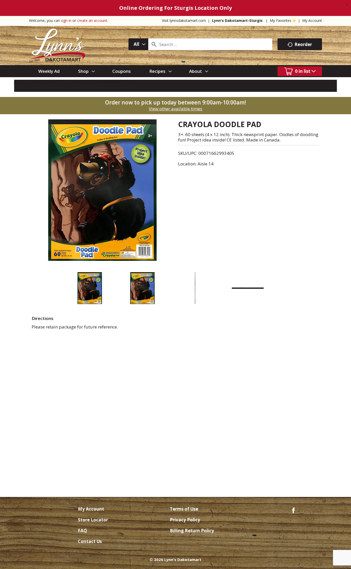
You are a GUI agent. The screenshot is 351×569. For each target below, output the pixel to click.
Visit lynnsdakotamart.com (184, 20)
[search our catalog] (154, 44)
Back (25, 83)
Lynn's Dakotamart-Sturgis (237, 20)
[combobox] (138, 44)
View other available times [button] (175, 109)
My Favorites (280, 20)
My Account (312, 20)
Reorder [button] (303, 44)
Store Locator (93, 520)
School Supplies (117, 83)
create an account (92, 20)
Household (84, 83)
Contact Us (90, 541)
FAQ (82, 531)
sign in (66, 20)
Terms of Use (184, 509)
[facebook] (293, 510)
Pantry (60, 83)
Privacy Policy (185, 520)
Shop (42, 83)
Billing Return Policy (192, 531)
